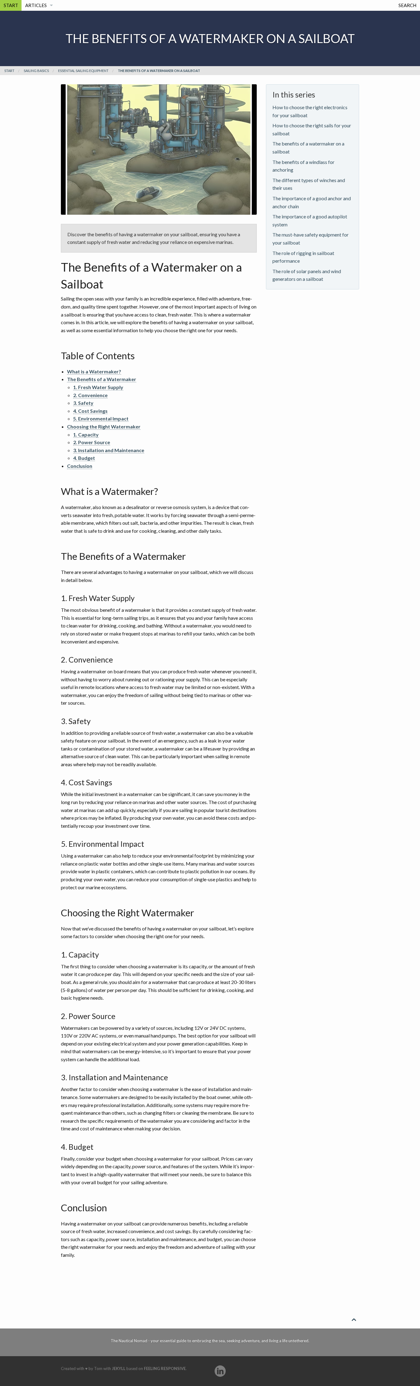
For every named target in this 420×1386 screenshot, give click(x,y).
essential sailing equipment (83, 71)
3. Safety (83, 403)
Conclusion (79, 466)
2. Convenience (90, 395)
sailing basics (36, 71)
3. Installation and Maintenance (108, 450)
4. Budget (84, 458)
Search (407, 5)
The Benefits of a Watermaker (101, 379)
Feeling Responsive (165, 1368)
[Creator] (220, 1371)
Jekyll (118, 1368)
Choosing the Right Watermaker (104, 426)
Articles (36, 5)
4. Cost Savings (90, 411)
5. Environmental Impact (101, 418)
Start (11, 5)
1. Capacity (86, 434)
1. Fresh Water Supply (98, 387)
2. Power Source (91, 442)
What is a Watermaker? (94, 371)
